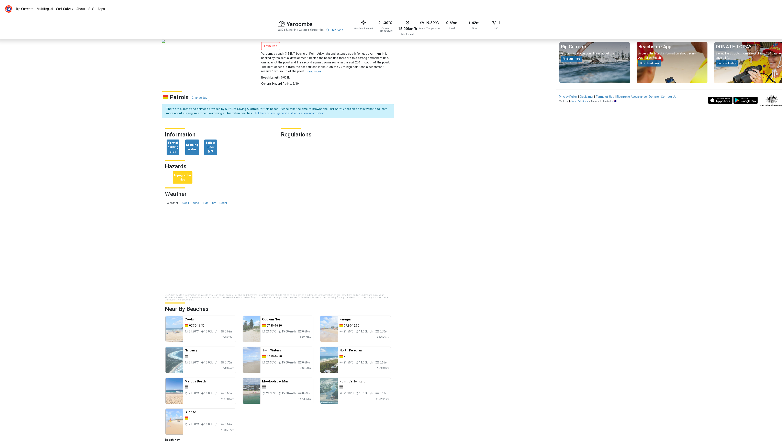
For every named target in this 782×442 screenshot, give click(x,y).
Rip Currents (24, 9)
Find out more (572, 58)
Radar (223, 203)
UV (214, 203)
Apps (101, 9)
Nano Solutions (579, 101)
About (80, 9)
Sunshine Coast (296, 30)
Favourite (270, 46)
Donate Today (726, 63)
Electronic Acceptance (631, 97)
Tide (206, 203)
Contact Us (668, 97)
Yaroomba (317, 30)
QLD (280, 30)
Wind (195, 203)
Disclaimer (586, 97)
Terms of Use (605, 97)
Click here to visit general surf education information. (289, 113)
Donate (654, 97)
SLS (91, 9)
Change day (199, 97)
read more (314, 71)
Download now (649, 63)
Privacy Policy (568, 97)
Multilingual (45, 9)
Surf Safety (64, 9)
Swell (185, 203)
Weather (172, 203)
